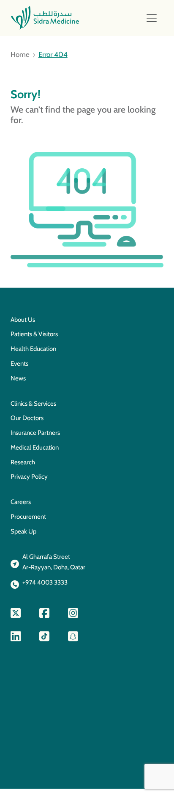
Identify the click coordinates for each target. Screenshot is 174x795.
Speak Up (23, 531)
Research (23, 462)
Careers (21, 502)
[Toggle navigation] (151, 18)
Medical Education (35, 447)
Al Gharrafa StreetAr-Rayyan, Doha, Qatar (53, 562)
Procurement (28, 516)
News (18, 378)
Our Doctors (27, 418)
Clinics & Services (33, 403)
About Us (23, 319)
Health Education (33, 349)
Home (20, 54)
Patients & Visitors (34, 334)
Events (19, 363)
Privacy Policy (29, 476)
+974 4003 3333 (45, 582)
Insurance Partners (35, 433)
